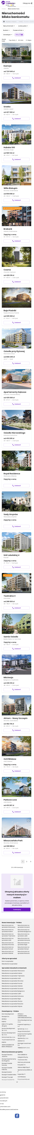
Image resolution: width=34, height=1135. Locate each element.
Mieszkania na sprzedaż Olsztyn (12, 1001)
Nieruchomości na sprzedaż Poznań (7, 948)
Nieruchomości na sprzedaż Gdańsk (7, 952)
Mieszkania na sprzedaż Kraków (12, 973)
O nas (2, 1104)
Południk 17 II (21, 1065)
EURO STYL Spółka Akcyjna (7, 1025)
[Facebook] (17, 1116)
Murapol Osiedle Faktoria (7, 1068)
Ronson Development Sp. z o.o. (9, 1034)
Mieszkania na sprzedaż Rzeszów (12, 1004)
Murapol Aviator (7, 1072)
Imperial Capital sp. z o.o (24, 1025)
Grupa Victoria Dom (24, 1031)
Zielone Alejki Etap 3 (24, 1067)
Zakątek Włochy (23, 1057)
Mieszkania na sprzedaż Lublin (11, 994)
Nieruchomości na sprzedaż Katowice (24, 939)
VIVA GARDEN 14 (22, 1055)
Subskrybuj (17, 909)
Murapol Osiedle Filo (8, 1080)
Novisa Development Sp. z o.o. (8, 1029)
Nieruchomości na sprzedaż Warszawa (8, 926)
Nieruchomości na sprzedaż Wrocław (8, 943)
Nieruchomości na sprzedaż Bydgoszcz (24, 930)
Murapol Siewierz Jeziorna (7, 1055)
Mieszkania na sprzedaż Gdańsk (12, 986)
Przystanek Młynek (24, 1079)
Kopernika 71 (21, 1074)
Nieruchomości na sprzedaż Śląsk (23, 943)
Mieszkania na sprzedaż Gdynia (12, 1006)
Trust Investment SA (8, 1040)
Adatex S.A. (21, 1041)
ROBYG (4, 1021)
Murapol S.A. (5, 1016)
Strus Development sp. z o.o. (25, 1021)
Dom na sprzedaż (7, 961)
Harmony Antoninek (24, 1062)
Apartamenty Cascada (22, 1083)
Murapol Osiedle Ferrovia (7, 1064)
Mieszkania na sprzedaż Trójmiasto (13, 976)
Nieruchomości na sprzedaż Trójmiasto (8, 935)
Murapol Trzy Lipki (7, 1077)
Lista (21, 40)
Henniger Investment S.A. (24, 1044)
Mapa (29, 40)
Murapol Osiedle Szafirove (7, 1083)
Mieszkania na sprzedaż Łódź (11, 978)
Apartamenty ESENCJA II (25, 1071)
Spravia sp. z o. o (23, 1029)
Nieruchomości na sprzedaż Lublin (23, 935)
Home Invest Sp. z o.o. (8, 1037)
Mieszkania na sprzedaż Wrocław (12, 981)
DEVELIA (4, 1019)
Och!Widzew (22, 1077)
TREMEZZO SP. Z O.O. (24, 1048)
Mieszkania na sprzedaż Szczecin (12, 988)
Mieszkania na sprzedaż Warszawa (13, 971)
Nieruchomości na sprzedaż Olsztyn (23, 948)
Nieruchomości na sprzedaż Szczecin (24, 926)
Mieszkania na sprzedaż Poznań (12, 983)
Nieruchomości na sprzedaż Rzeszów (24, 952)
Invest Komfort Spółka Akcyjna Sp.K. (25, 1035)
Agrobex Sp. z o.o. (23, 1038)
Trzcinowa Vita (22, 1060)
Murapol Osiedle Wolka (9, 1075)
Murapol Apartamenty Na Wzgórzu (9, 1060)
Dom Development (8, 1014)
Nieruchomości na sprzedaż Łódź (7, 939)
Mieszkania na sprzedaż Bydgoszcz (13, 991)
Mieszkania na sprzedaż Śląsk (11, 999)
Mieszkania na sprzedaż (9, 964)
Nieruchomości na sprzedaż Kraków (7, 930)
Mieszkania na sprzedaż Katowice (13, 996)
